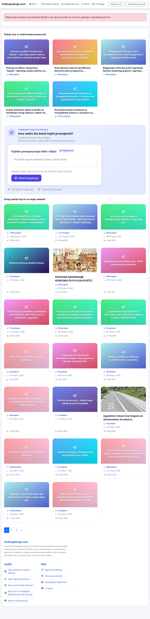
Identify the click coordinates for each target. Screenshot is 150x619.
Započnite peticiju (137, 4)
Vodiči (8, 564)
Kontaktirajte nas (70, 4)
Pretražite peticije (50, 4)
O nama (85, 4)
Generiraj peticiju (28, 178)
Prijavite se (115, 4)
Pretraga (99, 4)
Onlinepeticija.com (13, 4)
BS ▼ (35, 4)
